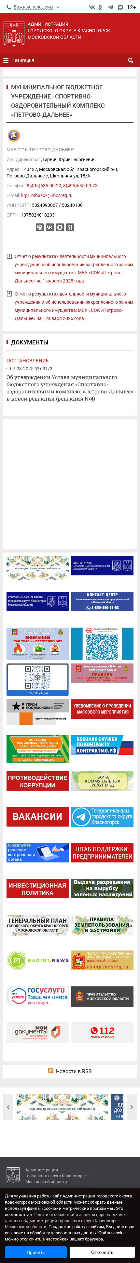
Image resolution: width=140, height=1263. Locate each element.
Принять (36, 1252)
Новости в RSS (74, 1071)
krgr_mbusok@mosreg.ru (47, 195)
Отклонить (102, 1252)
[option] (62, 1107)
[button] (8, 1107)
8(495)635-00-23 (80, 185)
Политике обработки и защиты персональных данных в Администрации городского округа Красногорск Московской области (65, 1220)
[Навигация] (6, 60)
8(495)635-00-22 (44, 185)
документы (30, 342)
